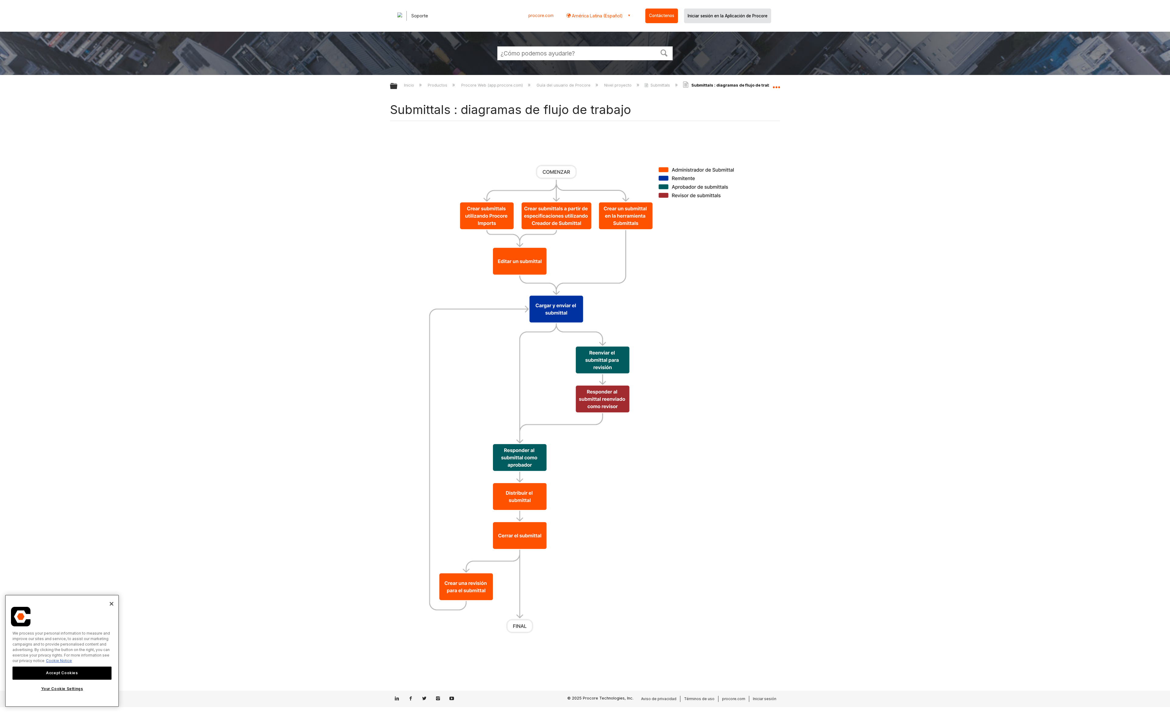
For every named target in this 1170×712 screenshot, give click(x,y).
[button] (664, 52)
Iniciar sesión (764, 698)
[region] (62, 651)
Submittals (660, 85)
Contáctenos (661, 15)
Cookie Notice (59, 660)
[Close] (111, 604)
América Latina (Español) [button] (597, 15)
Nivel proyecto (618, 85)
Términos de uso (699, 698)
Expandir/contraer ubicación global (776, 84)
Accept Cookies (62, 673)
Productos (438, 85)
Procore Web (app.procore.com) (492, 85)
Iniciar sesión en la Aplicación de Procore (728, 15)
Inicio (409, 85)
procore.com (541, 15)
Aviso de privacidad (658, 698)
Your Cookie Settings (62, 688)
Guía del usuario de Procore (564, 85)
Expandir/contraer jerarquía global (397, 86)
